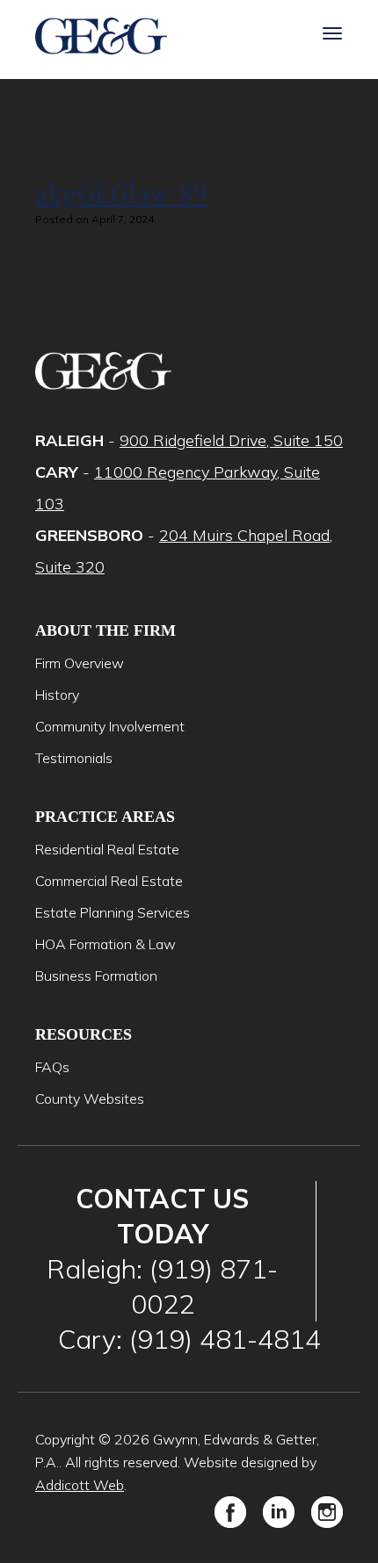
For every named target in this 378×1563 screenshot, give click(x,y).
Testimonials (74, 758)
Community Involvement (110, 726)
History (57, 694)
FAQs (52, 1067)
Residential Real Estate (107, 849)
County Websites (89, 1098)
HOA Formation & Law (105, 944)
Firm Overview (79, 663)
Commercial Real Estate (109, 881)
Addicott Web (79, 1485)
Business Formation (96, 975)
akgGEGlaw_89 (121, 193)
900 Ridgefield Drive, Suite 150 (231, 440)
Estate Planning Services (112, 912)
